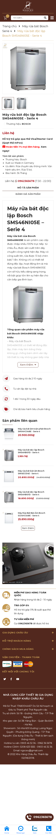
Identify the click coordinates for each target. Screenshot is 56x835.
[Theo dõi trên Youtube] (17, 679)
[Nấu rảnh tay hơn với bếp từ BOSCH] (28, 563)
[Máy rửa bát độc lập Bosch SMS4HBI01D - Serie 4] (9, 455)
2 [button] (29, 88)
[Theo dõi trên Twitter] (4, 679)
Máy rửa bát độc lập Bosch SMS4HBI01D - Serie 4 (31, 451)
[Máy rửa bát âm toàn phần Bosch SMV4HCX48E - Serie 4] (9, 434)
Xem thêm (28, 528)
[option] (28, 68)
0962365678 (26, 181)
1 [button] (26, 88)
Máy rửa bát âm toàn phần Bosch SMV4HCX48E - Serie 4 (34, 430)
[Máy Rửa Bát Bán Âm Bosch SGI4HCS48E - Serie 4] (9, 518)
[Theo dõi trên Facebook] (11, 679)
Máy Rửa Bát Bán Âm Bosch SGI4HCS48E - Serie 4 (31, 514)
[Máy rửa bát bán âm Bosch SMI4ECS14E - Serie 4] (9, 476)
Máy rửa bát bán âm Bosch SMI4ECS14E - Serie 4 (31, 472)
